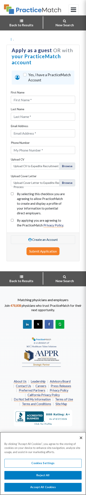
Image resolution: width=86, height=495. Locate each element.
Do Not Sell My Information (32, 399)
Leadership (38, 381)
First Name (17, 92)
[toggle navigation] (74, 9)
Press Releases (61, 386)
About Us (20, 381)
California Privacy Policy (44, 395)
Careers (40, 386)
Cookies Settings (42, 463)
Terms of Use (64, 399)
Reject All (42, 475)
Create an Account (45, 239)
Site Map (61, 404)
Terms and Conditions (36, 404)
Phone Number (20, 142)
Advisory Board (60, 381)
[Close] (81, 437)
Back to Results (21, 25)
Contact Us (23, 386)
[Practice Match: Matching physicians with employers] (32, 9)
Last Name (17, 109)
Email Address (19, 126)
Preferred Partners (32, 390)
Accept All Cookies (43, 487)
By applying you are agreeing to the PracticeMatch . (40, 222)
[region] (43, 463)
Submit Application (43, 251)
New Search (65, 25)
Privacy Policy (53, 225)
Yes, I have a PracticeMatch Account (49, 77)
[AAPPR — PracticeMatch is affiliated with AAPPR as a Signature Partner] (41, 351)
